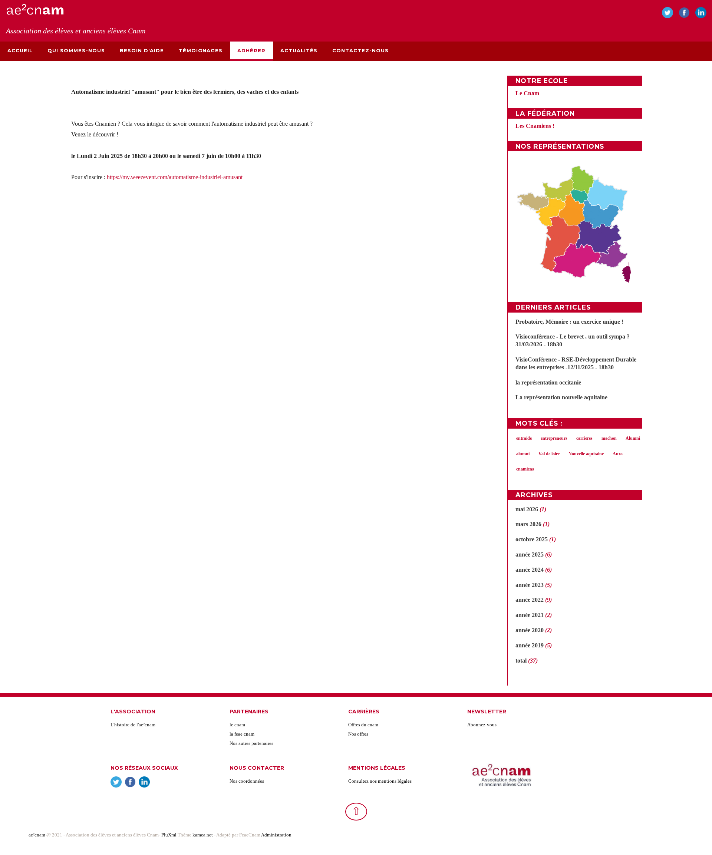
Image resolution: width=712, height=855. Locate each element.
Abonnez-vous (482, 724)
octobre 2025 (531, 539)
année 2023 (529, 585)
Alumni (633, 438)
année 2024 (529, 570)
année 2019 (529, 645)
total (521, 660)
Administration (276, 835)
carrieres (584, 438)
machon (609, 438)
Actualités (298, 50)
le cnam (237, 724)
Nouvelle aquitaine (586, 453)
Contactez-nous (360, 50)
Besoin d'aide (142, 50)
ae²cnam (37, 835)
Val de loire (549, 453)
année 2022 (529, 600)
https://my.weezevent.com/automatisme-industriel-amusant (175, 177)
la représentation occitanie (548, 382)
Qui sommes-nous (76, 50)
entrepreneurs (554, 438)
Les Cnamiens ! (534, 126)
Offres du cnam (363, 724)
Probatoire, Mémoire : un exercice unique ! (569, 321)
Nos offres (358, 734)
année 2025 (529, 554)
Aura (618, 453)
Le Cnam (527, 93)
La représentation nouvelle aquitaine (561, 397)
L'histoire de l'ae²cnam (133, 724)
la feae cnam (242, 734)
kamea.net (203, 835)
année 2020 (529, 630)
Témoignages (200, 50)
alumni (523, 453)
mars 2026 (528, 524)
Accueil (20, 50)
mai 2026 (526, 509)
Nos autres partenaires (251, 743)
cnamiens (525, 469)
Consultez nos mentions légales (380, 781)
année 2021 (529, 615)
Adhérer (251, 50)
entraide (524, 438)
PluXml (169, 835)
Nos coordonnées (247, 781)
